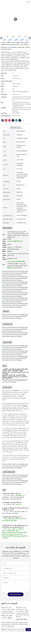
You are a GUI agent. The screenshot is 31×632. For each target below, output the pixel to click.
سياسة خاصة (10, 626)
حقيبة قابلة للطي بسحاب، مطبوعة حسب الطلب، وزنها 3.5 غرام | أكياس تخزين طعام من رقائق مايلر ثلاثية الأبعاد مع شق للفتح (22, 620)
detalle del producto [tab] (15, 127)
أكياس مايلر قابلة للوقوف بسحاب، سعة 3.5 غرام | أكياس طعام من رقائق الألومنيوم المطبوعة (6, 617)
